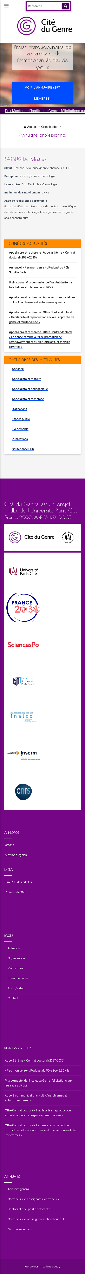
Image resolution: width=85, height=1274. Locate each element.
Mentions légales (16, 855)
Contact (13, 998)
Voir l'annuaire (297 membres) (42, 93)
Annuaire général (19, 1189)
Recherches (15, 968)
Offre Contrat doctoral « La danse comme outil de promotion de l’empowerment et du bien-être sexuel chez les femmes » (41, 1130)
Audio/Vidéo (16, 988)
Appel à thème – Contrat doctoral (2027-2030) (34, 1060)
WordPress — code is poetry (42, 1266)
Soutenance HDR (23, 449)
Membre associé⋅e (20, 1229)
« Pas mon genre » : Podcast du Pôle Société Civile (37, 1070)
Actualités (14, 948)
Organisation (49, 127)
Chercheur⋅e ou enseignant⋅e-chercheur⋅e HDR (42, 168)
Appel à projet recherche (28, 399)
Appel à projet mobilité (26, 379)
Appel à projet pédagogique (30, 389)
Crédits (9, 845)
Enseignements (18, 978)
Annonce (18, 369)
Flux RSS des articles (18, 882)
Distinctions (19, 409)
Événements (20, 429)
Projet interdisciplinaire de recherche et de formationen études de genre (42, 57)
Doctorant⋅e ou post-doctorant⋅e (29, 1209)
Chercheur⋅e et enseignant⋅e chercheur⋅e (34, 1199)
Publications (20, 439)
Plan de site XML (15, 892)
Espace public (21, 419)
